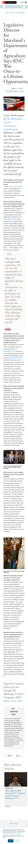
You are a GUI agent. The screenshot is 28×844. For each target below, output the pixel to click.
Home (7, 12)
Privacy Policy (17, 833)
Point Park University (15, 186)
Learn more (16, 701)
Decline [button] (17, 841)
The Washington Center (14, 91)
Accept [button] (10, 841)
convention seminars (16, 358)
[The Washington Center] (9, 2)
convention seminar (12, 645)
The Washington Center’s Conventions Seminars (13, 124)
